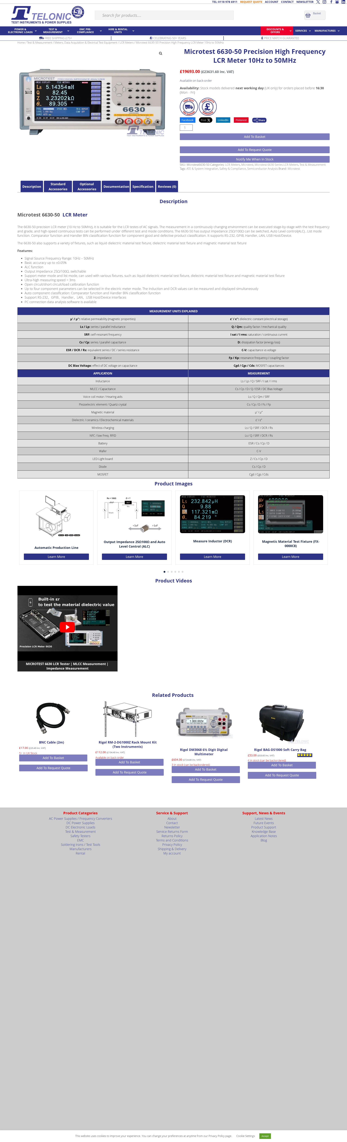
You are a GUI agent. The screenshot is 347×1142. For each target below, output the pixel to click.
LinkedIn (223, 120)
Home (21, 42)
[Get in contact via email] (259, 120)
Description (31, 186)
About (172, 818)
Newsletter (172, 827)
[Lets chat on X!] (318, 2)
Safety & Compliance (232, 169)
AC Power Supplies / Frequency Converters (80, 818)
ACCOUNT (271, 2)
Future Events (264, 823)
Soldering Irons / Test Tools (80, 844)
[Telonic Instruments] (47, 14)
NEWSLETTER (305, 2)
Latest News (264, 818)
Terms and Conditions (172, 840)
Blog (264, 840)
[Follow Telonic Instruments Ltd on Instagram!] (324, 2)
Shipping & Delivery (172, 849)
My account (172, 853)
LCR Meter (75, 214)
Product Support (263, 827)
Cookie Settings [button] (245, 1136)
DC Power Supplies (81, 823)
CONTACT (287, 2)
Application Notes (264, 836)
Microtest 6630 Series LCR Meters (276, 165)
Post (204, 120)
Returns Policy (172, 836)
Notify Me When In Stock (254, 159)
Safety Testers (80, 836)
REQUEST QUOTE (251, 2)
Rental (80, 853)
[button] (160, 53)
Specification (142, 186)
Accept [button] (265, 1136)
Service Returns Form (172, 831)
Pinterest (241, 120)
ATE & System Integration (202, 169)
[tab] (32, 186)
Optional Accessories (87, 186)
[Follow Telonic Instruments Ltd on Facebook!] (330, 2)
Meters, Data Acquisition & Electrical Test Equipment (86, 42)
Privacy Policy (172, 844)
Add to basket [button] (53, 758)
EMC (80, 840)
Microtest (247, 165)
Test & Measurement (39, 42)
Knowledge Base (264, 831)
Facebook (188, 120)
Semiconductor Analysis (262, 169)
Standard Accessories (58, 186)
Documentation (116, 186)
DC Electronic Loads (80, 827)
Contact (172, 823)
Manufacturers (80, 849)
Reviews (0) (167, 186)
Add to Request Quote (255, 149)
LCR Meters (127, 42)
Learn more (56, 556)
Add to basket (254, 136)
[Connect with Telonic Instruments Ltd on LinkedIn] (343, 2)
